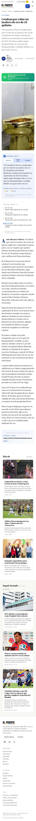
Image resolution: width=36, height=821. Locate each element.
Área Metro (6, 754)
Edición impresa (9, 737)
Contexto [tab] (27, 160)
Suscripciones (7, 786)
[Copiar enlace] (12, 65)
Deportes (6, 764)
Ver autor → (29, 457)
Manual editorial (8, 800)
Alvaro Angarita (9, 58)
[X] (14, 742)
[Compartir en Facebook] (3, 65)
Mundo (5, 761)
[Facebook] (5, 742)
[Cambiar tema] (32, 1)
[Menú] (32, 6)
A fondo (10, 11)
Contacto (20, 737)
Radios (5, 778)
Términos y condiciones (10, 795)
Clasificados (7, 781)
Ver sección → (7, 589)
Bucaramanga (7, 751)
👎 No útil (13, 191)
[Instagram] (9, 742)
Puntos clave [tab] (18, 160)
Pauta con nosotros (9, 783)
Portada (4, 11)
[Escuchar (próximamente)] (16, 65)
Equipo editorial (7, 776)
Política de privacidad (9, 797)
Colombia (6, 759)
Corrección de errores (10, 805)
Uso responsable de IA (10, 802)
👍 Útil (6, 191)
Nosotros (5, 773)
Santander (6, 756)
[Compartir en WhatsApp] (7, 65)
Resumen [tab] (8, 160)
